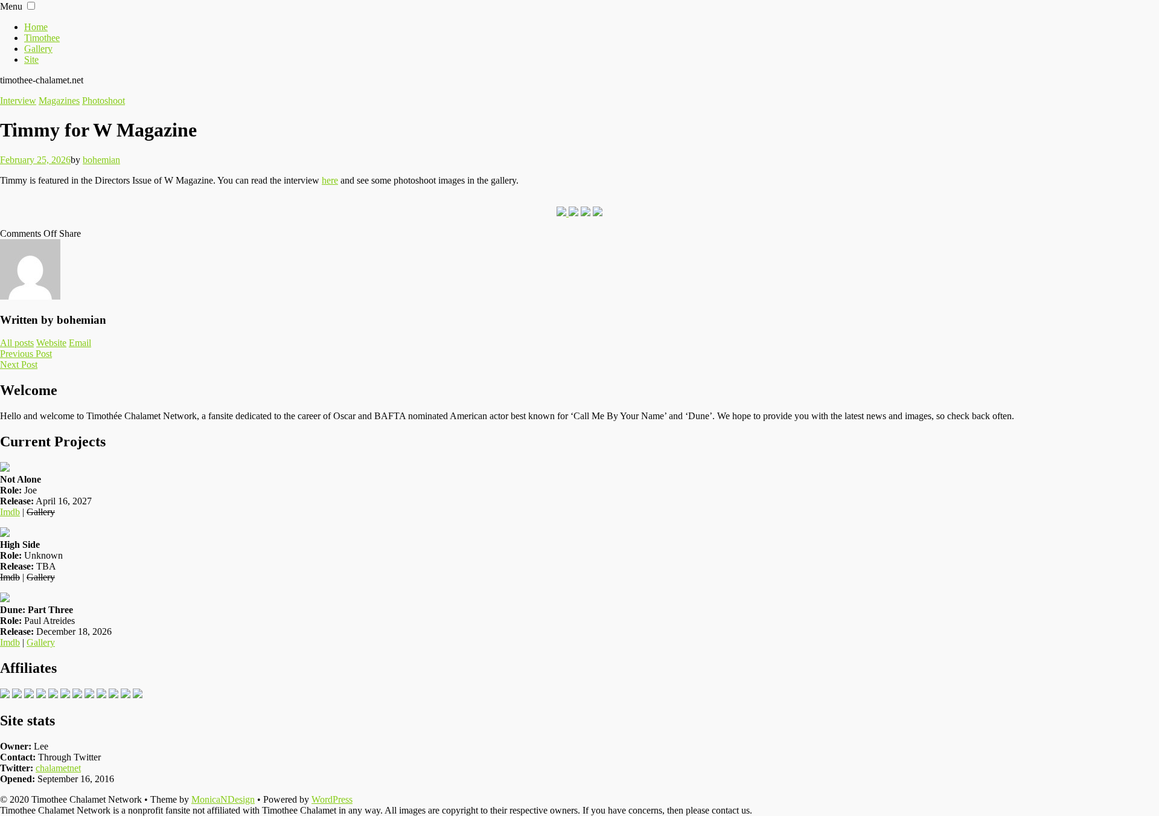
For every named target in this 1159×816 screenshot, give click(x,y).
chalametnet (58, 768)
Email (80, 343)
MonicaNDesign (223, 799)
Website (51, 343)
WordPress (332, 799)
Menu (11, 6)
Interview (18, 100)
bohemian (101, 160)
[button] (31, 6)
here (330, 180)
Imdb (10, 512)
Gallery (38, 48)
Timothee (42, 38)
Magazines (59, 100)
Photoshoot (103, 100)
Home (36, 27)
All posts (17, 343)
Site (31, 59)
